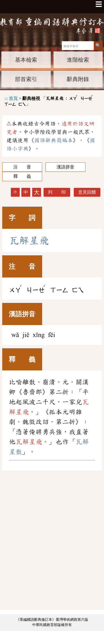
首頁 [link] (13, 98)
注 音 (22, 167)
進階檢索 (78, 60)
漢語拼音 (65, 167)
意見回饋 (87, 192)
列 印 (57, 192)
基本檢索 (26, 60)
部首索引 (26, 79)
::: (6, 98)
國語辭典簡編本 (53, 140)
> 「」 (48, 100)
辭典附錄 (78, 79)
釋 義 (22, 176)
